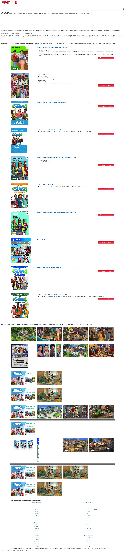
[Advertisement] (62, 22)
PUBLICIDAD (3, 550)
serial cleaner (86, 13)
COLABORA (8, 550)
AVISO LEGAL (14, 550)
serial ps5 (81, 13)
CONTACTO (19, 550)
